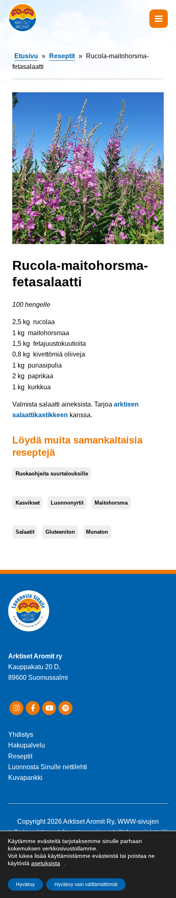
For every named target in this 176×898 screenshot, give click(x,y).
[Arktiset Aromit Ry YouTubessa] (49, 708)
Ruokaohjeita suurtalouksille (52, 474)
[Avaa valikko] (158, 18)
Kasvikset (28, 503)
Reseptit (62, 56)
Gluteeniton (60, 532)
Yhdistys (20, 734)
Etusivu (26, 56)
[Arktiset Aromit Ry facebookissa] (33, 708)
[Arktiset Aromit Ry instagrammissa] (16, 708)
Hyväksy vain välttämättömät (85, 884)
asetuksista (45, 863)
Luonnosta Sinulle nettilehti (47, 766)
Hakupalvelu (26, 745)
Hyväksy (25, 884)
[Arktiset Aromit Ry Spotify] (65, 708)
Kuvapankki (25, 777)
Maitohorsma (111, 503)
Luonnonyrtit (67, 503)
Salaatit (25, 532)
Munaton (97, 532)
